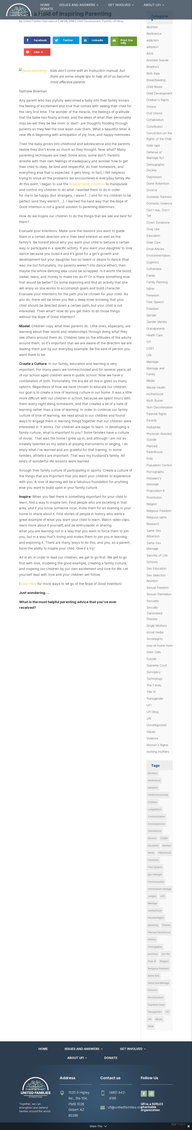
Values (150, 732)
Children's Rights (157, 100)
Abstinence (153, 33)
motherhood (154, 394)
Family (150, 275)
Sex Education (156, 568)
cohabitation (154, 809)
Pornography (155, 472)
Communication (156, 816)
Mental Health (155, 387)
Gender (151, 315)
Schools (152, 562)
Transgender (154, 698)
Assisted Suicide (157, 60)
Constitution (154, 126)
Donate (46, 9)
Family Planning (157, 282)
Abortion (152, 27)
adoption (152, 47)
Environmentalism (158, 255)
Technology (154, 679)
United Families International (40, 21)
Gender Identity (156, 322)
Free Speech (155, 302)
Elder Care (153, 242)
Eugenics (152, 262)
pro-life (166, 954)
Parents (106, 21)
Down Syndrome (158, 222)
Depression (154, 177)
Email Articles (155, 249)
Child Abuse (154, 87)
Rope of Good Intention (86, 184)
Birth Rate (153, 73)
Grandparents (155, 328)
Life (149, 355)
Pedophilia (153, 427)
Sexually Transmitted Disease (154, 613)
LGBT (150, 348)
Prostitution (154, 497)
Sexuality (152, 601)
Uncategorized (156, 725)
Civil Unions (154, 113)
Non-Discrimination (159, 407)
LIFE (162, 896)
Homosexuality (156, 881)
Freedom (152, 309)
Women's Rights (157, 745)
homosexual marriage (159, 888)
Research (152, 524)
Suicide (151, 659)
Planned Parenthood (159, 932)
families (167, 845)
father (150, 289)
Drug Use (152, 229)
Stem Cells (153, 652)
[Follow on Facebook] (144, 1094)
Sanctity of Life (157, 555)
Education (153, 235)
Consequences (156, 823)
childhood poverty (158, 794)
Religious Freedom (158, 511)
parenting (153, 925)
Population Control (159, 465)
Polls (149, 458)
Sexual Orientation (159, 594)
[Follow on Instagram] (151, 1094)
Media (150, 381)
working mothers (157, 751)
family (151, 852)
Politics (152, 939)
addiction (152, 40)
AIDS (149, 53)
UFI (148, 705)
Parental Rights (156, 414)
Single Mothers (156, 626)
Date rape (153, 145)
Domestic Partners (159, 197)
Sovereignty (154, 639)
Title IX (151, 692)
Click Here (28, 584)
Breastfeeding (155, 80)
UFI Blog (118, 21)
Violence (152, 738)
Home (45, 5)
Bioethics (152, 67)
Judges (152, 896)
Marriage (152, 362)
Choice (151, 107)
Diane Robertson (157, 183)
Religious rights (156, 517)
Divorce (151, 190)
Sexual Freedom (157, 587)
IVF (148, 342)
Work (150, 1026)
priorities (153, 954)
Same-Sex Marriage (158, 983)
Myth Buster (154, 400)
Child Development (88, 21)
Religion (151, 504)
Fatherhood (164, 852)
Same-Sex (153, 975)
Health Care (154, 335)
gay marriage (155, 874)
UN (148, 718)
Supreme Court (156, 665)
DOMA (164, 838)
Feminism (152, 295)
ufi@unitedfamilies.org (125, 1107)
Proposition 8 (155, 491)
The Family (153, 685)
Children (152, 802)
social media (154, 632)
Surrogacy (153, 672)
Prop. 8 (152, 961)
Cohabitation (155, 120)
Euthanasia (153, 269)
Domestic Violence (159, 203)
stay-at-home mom (159, 645)
